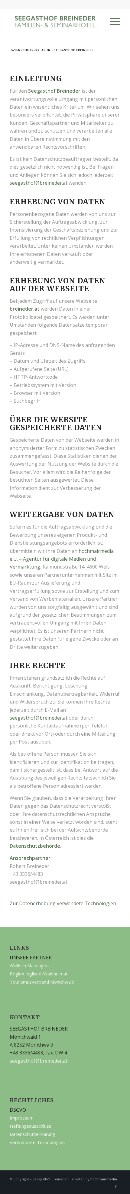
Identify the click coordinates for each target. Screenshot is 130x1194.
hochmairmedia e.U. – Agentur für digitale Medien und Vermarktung (62, 559)
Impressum (22, 1118)
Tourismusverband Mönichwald (42, 982)
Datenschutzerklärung (32, 1134)
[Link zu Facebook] (115, 1186)
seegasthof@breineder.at (38, 183)
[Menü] (112, 21)
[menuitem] (112, 21)
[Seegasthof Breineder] (54, 21)
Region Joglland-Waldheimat (39, 974)
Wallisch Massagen (29, 965)
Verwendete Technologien (37, 1142)
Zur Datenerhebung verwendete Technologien (63, 903)
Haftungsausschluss (30, 1126)
